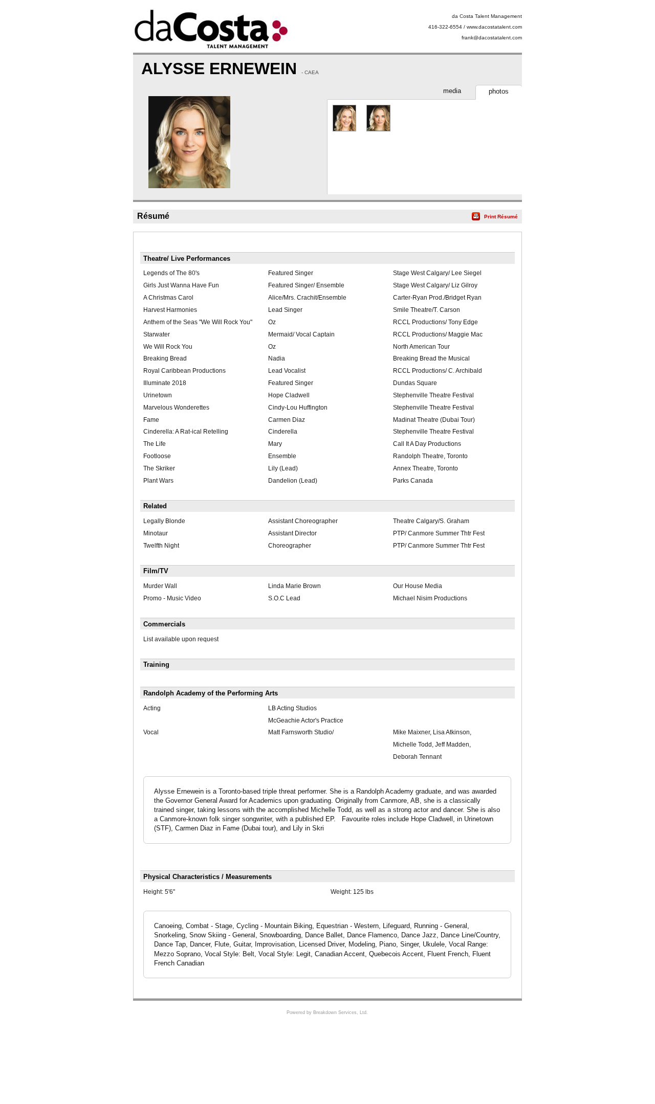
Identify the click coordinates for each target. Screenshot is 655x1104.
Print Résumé (501, 216)
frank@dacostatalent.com (492, 37)
